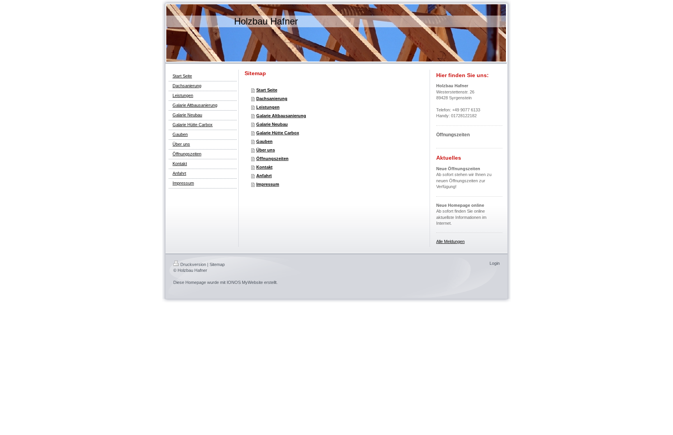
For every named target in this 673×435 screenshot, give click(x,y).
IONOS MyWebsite (245, 282)
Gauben (264, 141)
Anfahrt (264, 175)
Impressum (267, 184)
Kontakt (264, 167)
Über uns (265, 150)
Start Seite (266, 90)
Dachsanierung (271, 98)
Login (495, 263)
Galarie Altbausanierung (281, 115)
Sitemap (217, 264)
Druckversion (193, 264)
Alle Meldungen (450, 241)
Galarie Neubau (272, 124)
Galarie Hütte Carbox (277, 132)
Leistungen (268, 107)
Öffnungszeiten (272, 158)
